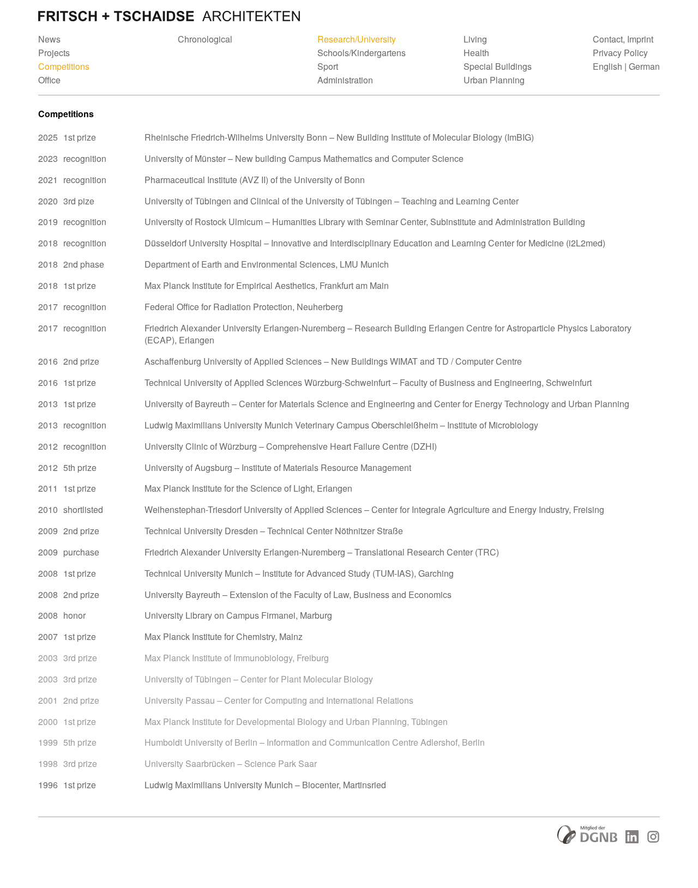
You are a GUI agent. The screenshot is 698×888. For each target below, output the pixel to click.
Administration (345, 80)
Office (49, 80)
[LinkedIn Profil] (632, 839)
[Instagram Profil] (653, 839)
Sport (327, 66)
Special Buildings (498, 66)
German (644, 66)
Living (475, 39)
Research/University (356, 39)
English (607, 66)
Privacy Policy (620, 52)
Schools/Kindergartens (361, 52)
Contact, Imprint (623, 39)
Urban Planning (494, 80)
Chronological (205, 39)
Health (476, 52)
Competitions (63, 66)
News (49, 39)
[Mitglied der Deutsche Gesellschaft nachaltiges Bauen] (587, 840)
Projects (54, 52)
